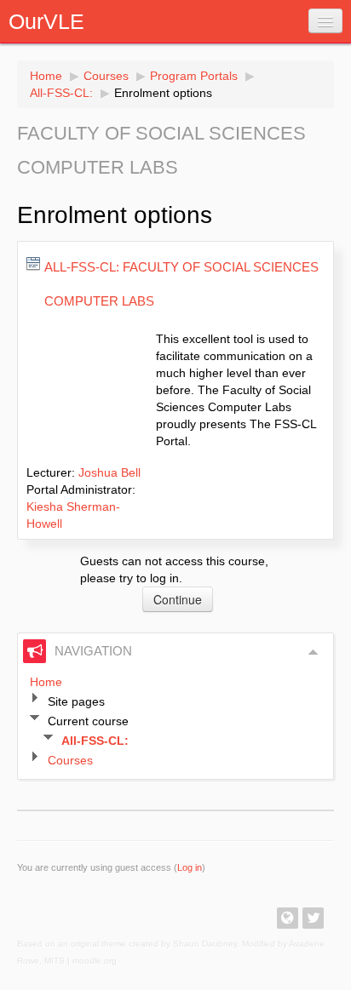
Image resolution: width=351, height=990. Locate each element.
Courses (106, 76)
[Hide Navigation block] (313, 652)
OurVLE (46, 21)
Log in (189, 867)
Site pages (76, 701)
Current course (88, 721)
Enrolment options (163, 93)
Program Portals (194, 76)
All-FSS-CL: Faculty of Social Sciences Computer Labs (181, 284)
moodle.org (94, 960)
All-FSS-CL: (61, 93)
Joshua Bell (109, 472)
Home (46, 76)
